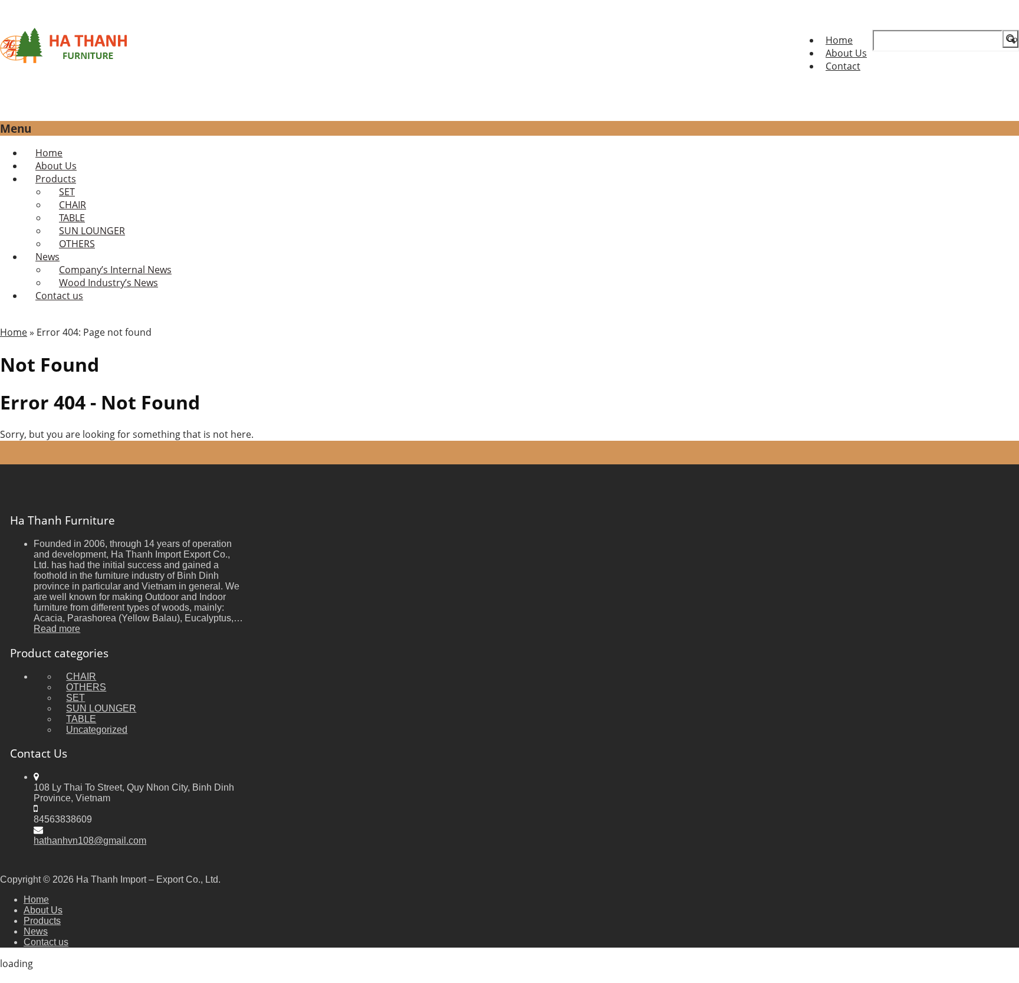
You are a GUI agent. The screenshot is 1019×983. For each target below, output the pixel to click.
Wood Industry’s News (108, 282)
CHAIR (81, 676)
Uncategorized (96, 730)
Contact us (59, 295)
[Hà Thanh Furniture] (64, 59)
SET (75, 698)
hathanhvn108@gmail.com (90, 840)
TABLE (81, 719)
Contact (843, 66)
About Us (846, 53)
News (36, 931)
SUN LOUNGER (101, 708)
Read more (57, 629)
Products (42, 921)
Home (839, 40)
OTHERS (77, 243)
